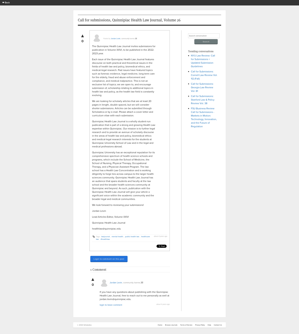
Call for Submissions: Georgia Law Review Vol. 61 (202, 87)
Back (7, 2)
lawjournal (105, 236)
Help (209, 325)
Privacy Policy (200, 325)
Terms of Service (186, 325)
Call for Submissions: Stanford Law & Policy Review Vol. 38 (202, 99)
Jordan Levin (115, 38)
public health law (132, 236)
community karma (128, 38)
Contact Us (218, 325)
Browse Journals (171, 325)
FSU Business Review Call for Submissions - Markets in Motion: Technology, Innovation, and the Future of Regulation (204, 117)
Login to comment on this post (109, 258)
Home (160, 325)
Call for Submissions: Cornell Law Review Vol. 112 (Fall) (204, 75)
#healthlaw (105, 239)
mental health (117, 236)
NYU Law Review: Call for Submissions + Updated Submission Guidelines (203, 61)
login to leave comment (111, 304)
